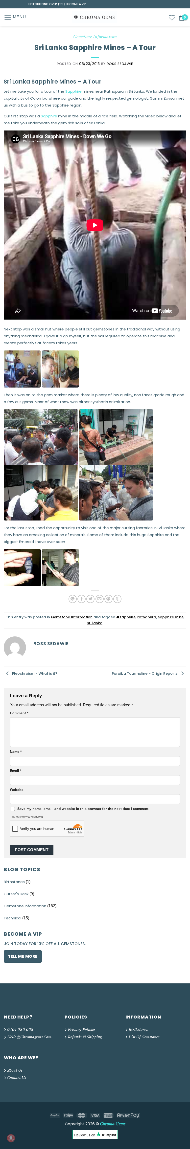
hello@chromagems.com (29, 1037)
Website (17, 790)
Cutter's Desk (16, 894)
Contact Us (16, 1077)
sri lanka (94, 623)
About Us (15, 1070)
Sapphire (73, 91)
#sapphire (126, 617)
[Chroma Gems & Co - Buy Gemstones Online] (94, 17)
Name (16, 752)
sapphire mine (171, 617)
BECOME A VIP (76, 4)
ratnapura (146, 617)
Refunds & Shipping (85, 1037)
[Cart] (181, 18)
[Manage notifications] (11, 1138)
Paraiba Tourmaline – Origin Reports (145, 673)
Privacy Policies (81, 1029)
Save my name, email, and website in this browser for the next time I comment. (83, 809)
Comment (19, 713)
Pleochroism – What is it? (34, 673)
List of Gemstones (144, 1037)
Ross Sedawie (120, 63)
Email (15, 771)
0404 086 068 (20, 1029)
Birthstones (14, 882)
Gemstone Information (25, 906)
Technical (12, 918)
